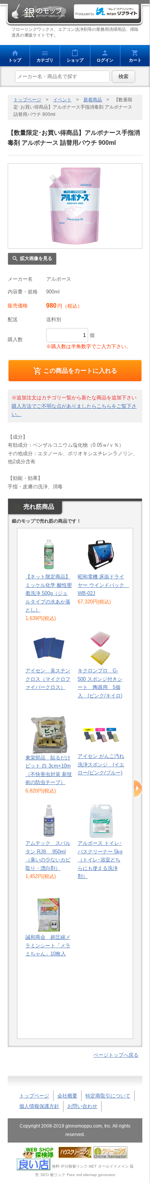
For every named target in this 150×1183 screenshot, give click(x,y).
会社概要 (67, 1096)
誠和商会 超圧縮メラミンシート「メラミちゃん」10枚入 (47, 945)
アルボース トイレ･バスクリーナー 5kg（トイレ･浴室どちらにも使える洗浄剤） (100, 859)
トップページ (27, 99)
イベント (62, 99)
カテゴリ (45, 60)
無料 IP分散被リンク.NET (74, 1166)
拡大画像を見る (36, 258)
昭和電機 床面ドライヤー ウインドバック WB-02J (103, 585)
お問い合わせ (82, 1106)
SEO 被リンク (52, 1175)
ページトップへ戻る (115, 1055)
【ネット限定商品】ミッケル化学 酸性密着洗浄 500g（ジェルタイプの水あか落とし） (48, 593)
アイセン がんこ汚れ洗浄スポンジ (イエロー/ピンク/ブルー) (101, 764)
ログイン (105, 60)
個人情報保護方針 (39, 1106)
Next (138, 789)
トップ (14, 60)
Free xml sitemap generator (91, 1175)
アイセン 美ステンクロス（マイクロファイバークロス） (47, 679)
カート (135, 60)
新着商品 (92, 99)
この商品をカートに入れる (80, 370)
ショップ (75, 60)
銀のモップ (38, 11)
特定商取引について (107, 1096)
